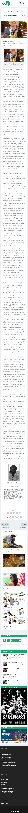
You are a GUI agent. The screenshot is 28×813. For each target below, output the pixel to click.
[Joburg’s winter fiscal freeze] (5, 682)
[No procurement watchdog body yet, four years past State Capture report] (5, 670)
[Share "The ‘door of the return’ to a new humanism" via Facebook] (8, 513)
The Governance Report (6, 754)
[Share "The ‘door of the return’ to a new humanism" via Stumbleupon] (17, 513)
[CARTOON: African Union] (14, 608)
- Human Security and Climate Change (8, 765)
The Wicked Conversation (6, 757)
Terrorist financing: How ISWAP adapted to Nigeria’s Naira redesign (15, 663)
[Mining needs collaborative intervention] (14, 541)
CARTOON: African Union (9, 626)
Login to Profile (4, 803)
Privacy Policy (8, 810)
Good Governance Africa (12, 808)
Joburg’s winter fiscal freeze (13, 681)
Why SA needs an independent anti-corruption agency (15, 675)
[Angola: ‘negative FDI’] (14, 560)
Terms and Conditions (18, 810)
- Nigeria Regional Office (6, 790)
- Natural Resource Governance (7, 767)
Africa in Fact (4, 753)
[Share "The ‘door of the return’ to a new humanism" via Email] (20, 513)
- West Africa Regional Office (7, 793)
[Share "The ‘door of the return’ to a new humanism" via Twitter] (11, 513)
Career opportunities (5, 781)
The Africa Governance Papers (7, 756)
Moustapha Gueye (12, 15)
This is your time (7, 588)
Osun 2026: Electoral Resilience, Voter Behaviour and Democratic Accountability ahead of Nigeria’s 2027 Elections (16, 657)
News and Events (4, 779)
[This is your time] (14, 579)
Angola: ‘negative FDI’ (8, 569)
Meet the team (4, 782)
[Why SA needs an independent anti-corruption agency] (5, 676)
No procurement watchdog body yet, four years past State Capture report (15, 669)
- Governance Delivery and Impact (8, 762)
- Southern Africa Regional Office (7, 791)
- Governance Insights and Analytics (8, 764)
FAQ (12, 810)
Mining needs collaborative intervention (13, 550)
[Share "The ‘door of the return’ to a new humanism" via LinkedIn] (14, 513)
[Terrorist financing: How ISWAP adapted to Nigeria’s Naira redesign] (5, 664)
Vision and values (4, 778)
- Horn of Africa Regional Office (7, 788)
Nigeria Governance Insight (6, 759)
